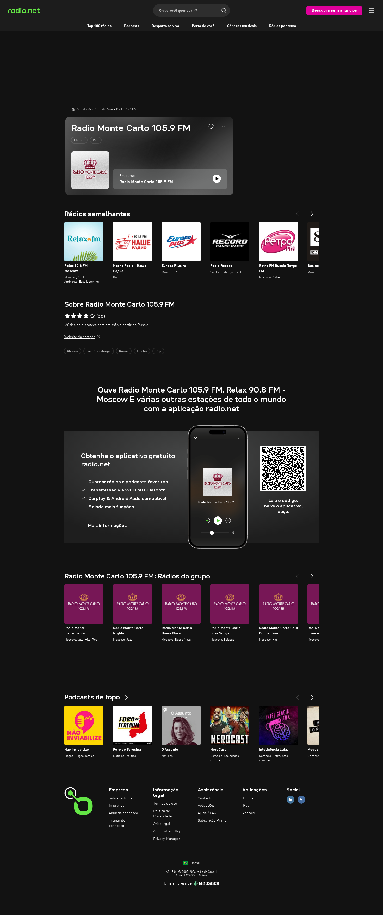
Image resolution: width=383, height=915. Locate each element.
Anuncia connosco (123, 813)
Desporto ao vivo (165, 26)
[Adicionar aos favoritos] (211, 126)
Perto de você (203, 26)
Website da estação (79, 337)
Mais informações (107, 525)
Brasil (194, 863)
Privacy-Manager (166, 839)
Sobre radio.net (121, 798)
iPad (245, 805)
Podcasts (131, 26)
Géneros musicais (242, 26)
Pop (95, 140)
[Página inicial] (73, 109)
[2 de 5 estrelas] (73, 316)
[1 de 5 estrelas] (67, 316)
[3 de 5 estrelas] (80, 316)
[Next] (312, 212)
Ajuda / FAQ (207, 813)
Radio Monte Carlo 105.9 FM (146, 182)
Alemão (72, 351)
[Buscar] (224, 10)
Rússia (123, 351)
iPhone (247, 798)
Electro (79, 140)
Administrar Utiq (166, 831)
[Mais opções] (224, 127)
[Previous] (297, 212)
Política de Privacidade (162, 813)
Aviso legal (161, 824)
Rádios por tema (282, 26)
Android (248, 813)
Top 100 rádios (99, 26)
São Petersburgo (99, 351)
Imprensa (116, 805)
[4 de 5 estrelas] (86, 316)
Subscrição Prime (212, 821)
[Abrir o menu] (371, 10)
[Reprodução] (217, 179)
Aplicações (206, 805)
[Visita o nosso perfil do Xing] (301, 799)
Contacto (205, 798)
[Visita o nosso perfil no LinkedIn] (290, 799)
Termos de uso (165, 803)
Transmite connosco (117, 823)
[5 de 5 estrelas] (92, 316)
